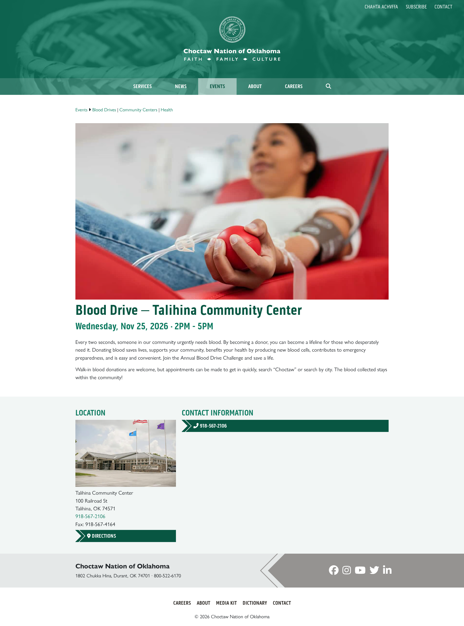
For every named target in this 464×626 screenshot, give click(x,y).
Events (81, 110)
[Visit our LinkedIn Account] (387, 572)
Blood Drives (104, 110)
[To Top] (434, 613)
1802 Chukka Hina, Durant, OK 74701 (112, 576)
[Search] (328, 86)
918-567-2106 (90, 516)
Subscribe (416, 7)
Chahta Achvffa (381, 7)
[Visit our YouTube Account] (360, 572)
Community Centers (138, 110)
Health (167, 110)
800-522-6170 (167, 576)
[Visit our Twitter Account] (374, 572)
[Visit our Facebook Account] (334, 572)
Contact (443, 7)
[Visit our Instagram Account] (346, 572)
